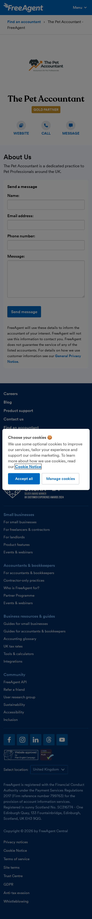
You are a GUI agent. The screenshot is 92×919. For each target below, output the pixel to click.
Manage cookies (60, 478)
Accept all (24, 478)
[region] (46, 459)
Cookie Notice (28, 466)
